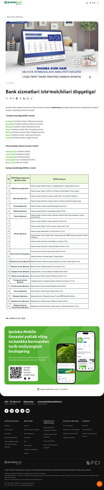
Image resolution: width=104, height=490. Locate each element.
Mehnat (9, 132)
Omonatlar (7, 434)
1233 (6, 401)
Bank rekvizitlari (87, 430)
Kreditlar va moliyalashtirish (71, 430)
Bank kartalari (8, 430)
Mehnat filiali (11, 151)
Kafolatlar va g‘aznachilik (70, 434)
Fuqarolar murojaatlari (31, 449)
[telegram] (22, 411)
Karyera (26, 426)
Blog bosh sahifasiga (15, 17)
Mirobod (9, 126)
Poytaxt (9, 137)
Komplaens (27, 438)
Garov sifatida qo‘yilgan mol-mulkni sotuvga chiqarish (11, 444)
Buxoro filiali (11, 162)
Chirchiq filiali (11, 157)
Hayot (8, 135)
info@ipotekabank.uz (27, 485)
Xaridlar (26, 453)
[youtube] (28, 411)
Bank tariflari (28, 446)
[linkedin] (17, 411)
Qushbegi (9, 121)
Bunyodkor (10, 124)
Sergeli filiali (11, 154)
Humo (8, 129)
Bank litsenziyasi (29, 434)
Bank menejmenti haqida (31, 430)
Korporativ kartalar (49, 441)
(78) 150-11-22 (15, 401)
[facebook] (6, 411)
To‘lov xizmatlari (68, 426)
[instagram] (12, 411)
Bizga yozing (28, 401)
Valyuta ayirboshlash (10, 438)
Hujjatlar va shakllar (69, 438)
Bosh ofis (85, 426)
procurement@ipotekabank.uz (50, 401)
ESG (25, 442)
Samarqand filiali (12, 159)
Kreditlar (7, 426)
